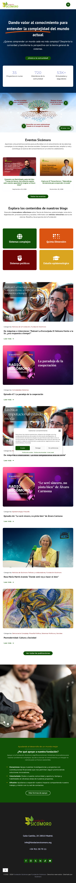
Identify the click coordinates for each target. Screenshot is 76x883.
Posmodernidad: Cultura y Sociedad (20, 637)
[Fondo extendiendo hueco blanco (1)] (38, 468)
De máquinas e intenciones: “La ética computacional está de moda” (35, 455)
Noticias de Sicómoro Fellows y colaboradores (29, 572)
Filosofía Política (35, 633)
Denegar (38, 448)
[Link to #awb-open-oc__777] (68, 4)
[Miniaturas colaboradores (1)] (38, 407)
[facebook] (26, 861)
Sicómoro (38, 877)
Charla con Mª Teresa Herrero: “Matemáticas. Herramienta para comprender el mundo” (56, 182)
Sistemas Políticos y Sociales (52, 633)
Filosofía (26, 512)
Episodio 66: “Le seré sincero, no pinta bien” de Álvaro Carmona (33, 516)
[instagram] (31, 861)
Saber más (66, 128)
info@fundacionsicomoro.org (37, 842)
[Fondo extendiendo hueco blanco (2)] (38, 346)
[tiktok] (45, 861)
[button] (60, 431)
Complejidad (17, 390)
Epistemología (17, 512)
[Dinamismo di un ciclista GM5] (38, 589)
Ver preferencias (53, 448)
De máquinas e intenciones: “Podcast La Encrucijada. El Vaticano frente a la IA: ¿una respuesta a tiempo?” (38, 332)
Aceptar (22, 448)
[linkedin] (40, 861)
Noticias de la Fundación (21, 327)
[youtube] (50, 861)
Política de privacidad (40, 452)
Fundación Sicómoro (38, 327)
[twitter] (36, 861)
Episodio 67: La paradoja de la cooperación (23, 394)
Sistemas (25, 390)
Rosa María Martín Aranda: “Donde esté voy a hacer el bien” (31, 576)
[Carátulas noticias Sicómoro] (38, 528)
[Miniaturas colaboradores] (38, 283)
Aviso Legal (50, 452)
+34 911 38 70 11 (38, 849)
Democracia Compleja (20, 633)
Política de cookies (27, 452)
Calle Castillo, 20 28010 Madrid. (38, 835)
